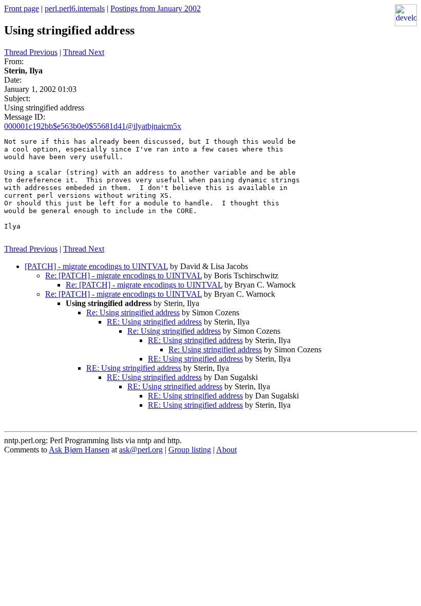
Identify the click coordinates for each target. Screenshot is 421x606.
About (226, 449)
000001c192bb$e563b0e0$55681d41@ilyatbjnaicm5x (92, 126)
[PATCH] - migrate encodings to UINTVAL (96, 266)
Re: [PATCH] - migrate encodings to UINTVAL (123, 275)
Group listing (189, 449)
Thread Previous (31, 52)
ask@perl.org (141, 449)
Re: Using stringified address (133, 312)
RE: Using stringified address (154, 321)
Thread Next (83, 52)
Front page (21, 8)
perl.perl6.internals (75, 8)
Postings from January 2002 (155, 8)
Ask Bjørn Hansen (79, 449)
